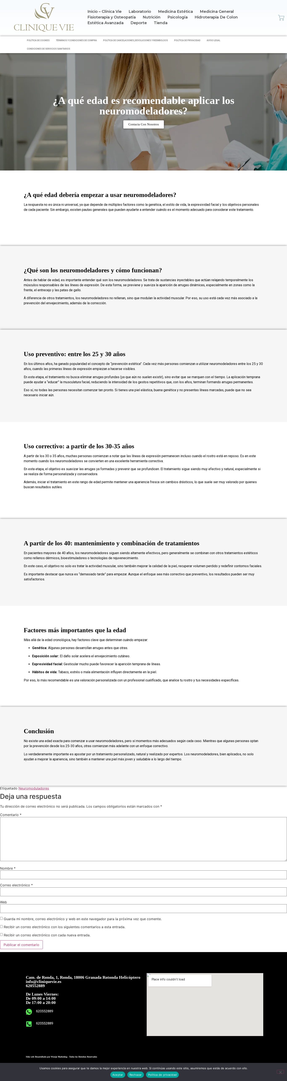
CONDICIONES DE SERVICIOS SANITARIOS (48, 49)
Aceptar (117, 1074)
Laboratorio (140, 11)
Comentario (10, 814)
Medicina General (217, 11)
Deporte (138, 23)
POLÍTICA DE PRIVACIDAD (187, 40)
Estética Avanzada (105, 23)
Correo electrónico (16, 885)
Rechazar (135, 1074)
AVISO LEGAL (213, 40)
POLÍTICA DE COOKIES (38, 40)
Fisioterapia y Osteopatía (111, 17)
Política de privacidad (162, 1074)
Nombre (8, 868)
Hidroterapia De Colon (216, 17)
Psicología (177, 17)
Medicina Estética (175, 11)
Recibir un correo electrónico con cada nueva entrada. (47, 935)
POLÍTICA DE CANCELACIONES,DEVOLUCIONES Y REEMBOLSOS (135, 40)
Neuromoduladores (33, 788)
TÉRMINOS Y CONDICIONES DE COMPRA (76, 40)
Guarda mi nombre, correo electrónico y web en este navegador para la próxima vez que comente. (83, 919)
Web (3, 902)
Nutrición (152, 17)
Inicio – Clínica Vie (104, 11)
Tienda (160, 23)
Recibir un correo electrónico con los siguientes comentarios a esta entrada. (64, 927)
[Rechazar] (280, 1072)
